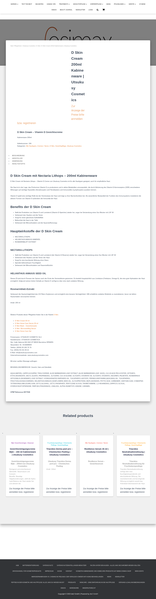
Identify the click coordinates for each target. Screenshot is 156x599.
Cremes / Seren (43, 146)
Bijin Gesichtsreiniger (18, 443)
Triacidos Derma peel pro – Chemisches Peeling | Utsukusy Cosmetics (59, 452)
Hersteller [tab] (17, 158)
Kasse (59, 571)
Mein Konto (139, 571)
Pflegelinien (119, 4)
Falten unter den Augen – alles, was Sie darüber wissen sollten (115, 565)
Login (91, 10)
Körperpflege (96, 4)
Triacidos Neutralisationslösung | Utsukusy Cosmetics (133, 452)
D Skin (38, 46)
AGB (17, 565)
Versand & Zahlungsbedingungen (132, 582)
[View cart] (103, 9)
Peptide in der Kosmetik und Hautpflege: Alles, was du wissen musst (37, 582)
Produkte (72, 582)
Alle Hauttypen (31, 146)
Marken (14, 4)
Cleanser (30, 443)
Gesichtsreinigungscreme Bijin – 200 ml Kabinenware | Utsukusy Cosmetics (22, 452)
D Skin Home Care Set (23, 331)
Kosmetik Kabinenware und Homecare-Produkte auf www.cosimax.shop (103, 571)
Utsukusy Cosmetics (29, 46)
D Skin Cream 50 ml (22, 321)
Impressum (49, 571)
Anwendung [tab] (17, 161)
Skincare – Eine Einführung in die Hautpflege (97, 582)
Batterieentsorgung (31, 565)
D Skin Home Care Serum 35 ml (26, 323)
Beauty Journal (66, 10)
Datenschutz (48, 565)
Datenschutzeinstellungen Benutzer (71, 565)
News (109, 577)
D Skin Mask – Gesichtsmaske (26, 326)
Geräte (132, 4)
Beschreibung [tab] (18, 155)
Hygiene (142, 4)
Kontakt (69, 571)
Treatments (64, 4)
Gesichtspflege (79, 4)
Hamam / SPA (51, 4)
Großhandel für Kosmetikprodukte (26, 571)
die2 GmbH (94, 594)
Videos (54, 10)
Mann (108, 4)
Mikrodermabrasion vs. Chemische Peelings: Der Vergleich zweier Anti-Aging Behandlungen (67, 577)
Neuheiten (39, 4)
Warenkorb (74, 588)
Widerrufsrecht (89, 588)
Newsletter (80, 10)
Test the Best (27, 4)
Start (11, 46)
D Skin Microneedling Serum (25, 328)
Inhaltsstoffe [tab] (18, 164)
